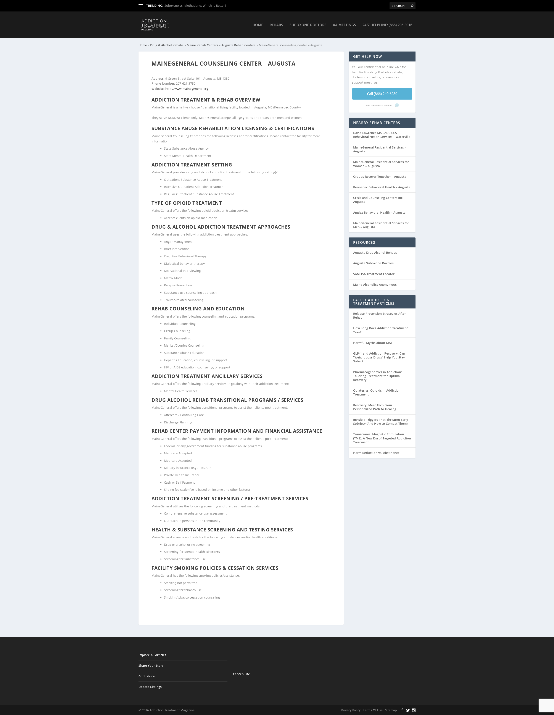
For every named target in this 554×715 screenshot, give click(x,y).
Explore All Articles (152, 655)
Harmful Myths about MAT (373, 343)
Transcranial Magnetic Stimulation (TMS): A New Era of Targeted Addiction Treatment (382, 438)
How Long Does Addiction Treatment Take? (380, 330)
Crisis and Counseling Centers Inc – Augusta (379, 200)
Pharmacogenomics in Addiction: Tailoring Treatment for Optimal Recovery (377, 376)
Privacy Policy (351, 710)
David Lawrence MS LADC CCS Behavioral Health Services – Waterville (381, 135)
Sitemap (391, 710)
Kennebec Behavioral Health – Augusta (381, 187)
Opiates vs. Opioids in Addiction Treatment (377, 392)
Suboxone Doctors (308, 25)
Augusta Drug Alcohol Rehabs (375, 252)
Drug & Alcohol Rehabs (167, 45)
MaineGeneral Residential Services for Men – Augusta (381, 225)
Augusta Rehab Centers (238, 45)
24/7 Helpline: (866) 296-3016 (387, 25)
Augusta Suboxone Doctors (373, 263)
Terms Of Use (373, 710)
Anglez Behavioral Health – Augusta (379, 212)
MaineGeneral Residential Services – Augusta (379, 149)
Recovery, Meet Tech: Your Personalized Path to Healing (374, 407)
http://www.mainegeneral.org (186, 89)
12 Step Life (241, 674)
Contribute (146, 676)
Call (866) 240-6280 (382, 93)
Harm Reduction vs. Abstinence (376, 453)
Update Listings (150, 687)
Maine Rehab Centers (202, 45)
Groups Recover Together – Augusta (379, 176)
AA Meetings (344, 25)
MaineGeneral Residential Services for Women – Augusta (381, 164)
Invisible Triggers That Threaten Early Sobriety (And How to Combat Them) (380, 422)
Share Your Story (151, 665)
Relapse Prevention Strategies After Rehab (379, 316)
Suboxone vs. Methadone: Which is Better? (195, 5)
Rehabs (276, 25)
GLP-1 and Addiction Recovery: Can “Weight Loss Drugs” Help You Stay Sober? (379, 357)
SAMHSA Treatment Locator (374, 274)
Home (258, 25)
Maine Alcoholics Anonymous (375, 284)
